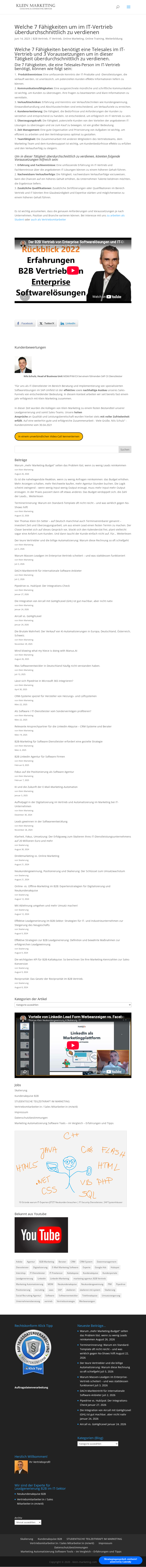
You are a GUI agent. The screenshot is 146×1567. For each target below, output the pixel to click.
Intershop (20, 1273)
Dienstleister (22, 1267)
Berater (62, 1261)
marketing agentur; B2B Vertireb (90, 1278)
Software (49, 1295)
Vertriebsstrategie (66, 1301)
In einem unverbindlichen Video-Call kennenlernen (48, 436)
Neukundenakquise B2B (31, 1494)
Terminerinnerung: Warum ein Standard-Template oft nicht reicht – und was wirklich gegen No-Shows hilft (104, 1349)
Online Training (94, 38)
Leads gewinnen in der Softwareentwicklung (41, 821)
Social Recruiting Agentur (28, 1295)
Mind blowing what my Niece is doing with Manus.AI (46, 650)
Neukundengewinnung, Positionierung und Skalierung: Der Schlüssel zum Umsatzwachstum (70, 871)
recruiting (39, 1289)
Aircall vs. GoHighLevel (28, 616)
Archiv (18, 1517)
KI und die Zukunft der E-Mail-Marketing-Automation (46, 787)
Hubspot (115, 1267)
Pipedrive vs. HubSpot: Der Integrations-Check (42, 585)
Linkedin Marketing (59, 1278)
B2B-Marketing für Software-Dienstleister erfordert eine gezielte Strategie (59, 741)
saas (51, 1289)
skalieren (70, 1289)
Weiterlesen (36, 496)
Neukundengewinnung (92, 1284)
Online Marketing (73, 38)
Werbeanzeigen (87, 1301)
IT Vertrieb (55, 38)
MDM (50, 1284)
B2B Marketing (46, 1261)
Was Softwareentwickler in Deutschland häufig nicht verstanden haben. (57, 665)
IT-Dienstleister (37, 1273)
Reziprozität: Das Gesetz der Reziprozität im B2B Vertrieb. (49, 978)
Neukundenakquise (67, 1284)
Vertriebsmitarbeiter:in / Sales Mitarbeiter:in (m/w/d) (46, 1106)
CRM (73, 1261)
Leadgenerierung (25, 412)
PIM (110, 1284)
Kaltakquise (73, 1273)
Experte (86, 1267)
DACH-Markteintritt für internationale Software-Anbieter (48, 570)
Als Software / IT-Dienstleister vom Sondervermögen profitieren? (53, 711)
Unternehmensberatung (28, 1301)
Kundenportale (110, 1273)
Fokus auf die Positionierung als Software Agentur (44, 771)
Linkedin (42, 1278)
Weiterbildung (113, 38)
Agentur (31, 1261)
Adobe (19, 1261)
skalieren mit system (90, 1289)
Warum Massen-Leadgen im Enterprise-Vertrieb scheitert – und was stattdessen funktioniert (70, 555)
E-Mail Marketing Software (65, 1267)
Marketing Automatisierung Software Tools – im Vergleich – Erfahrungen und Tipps (64, 1123)
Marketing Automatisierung (29, 1284)
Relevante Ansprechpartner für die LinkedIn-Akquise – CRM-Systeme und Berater (63, 726)
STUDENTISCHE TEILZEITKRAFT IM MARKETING (42, 1101)
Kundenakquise (90, 1273)
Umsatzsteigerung (111, 1295)
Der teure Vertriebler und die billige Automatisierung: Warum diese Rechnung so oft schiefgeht (72, 540)
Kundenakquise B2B (27, 1096)
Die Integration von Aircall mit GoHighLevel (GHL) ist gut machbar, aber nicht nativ (64, 601)
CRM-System (86, 1261)
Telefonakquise (89, 1295)
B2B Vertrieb (40, 38)
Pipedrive (120, 1284)
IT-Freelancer (56, 1273)
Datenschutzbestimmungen (31, 1117)
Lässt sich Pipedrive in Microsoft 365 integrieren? (44, 680)
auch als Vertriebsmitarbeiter (48, 219)
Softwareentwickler (68, 1295)
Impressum (21, 1112)
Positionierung (23, 1289)
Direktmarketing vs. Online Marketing (37, 856)
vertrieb (48, 1301)
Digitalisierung (40, 1267)
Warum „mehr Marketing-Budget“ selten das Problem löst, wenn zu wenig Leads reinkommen (70, 465)
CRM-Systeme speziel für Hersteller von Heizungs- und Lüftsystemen (56, 696)
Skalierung (21, 1090)
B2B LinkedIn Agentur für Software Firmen (40, 756)
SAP (60, 1289)
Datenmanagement (106, 1261)
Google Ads (100, 1267)
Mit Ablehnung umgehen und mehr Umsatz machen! (46, 905)
